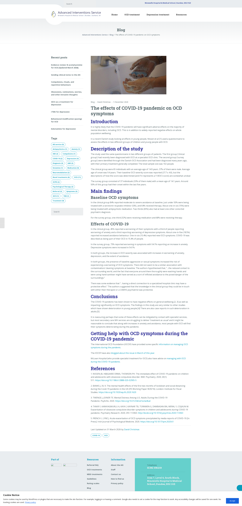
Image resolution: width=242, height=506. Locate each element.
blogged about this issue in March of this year (132, 353)
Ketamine (58, 168)
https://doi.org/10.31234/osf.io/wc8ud (132, 401)
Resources (181, 14)
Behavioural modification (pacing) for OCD (66, 120)
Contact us (116, 474)
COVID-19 (96, 435)
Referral (57, 191)
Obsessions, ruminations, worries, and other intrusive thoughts (66, 93)
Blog (93, 102)
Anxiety (76, 149)
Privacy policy (30, 502)
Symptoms (71, 191)
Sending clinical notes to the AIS (65, 75)
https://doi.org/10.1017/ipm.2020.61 (157, 421)
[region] (121, 498)
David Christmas (131, 429)
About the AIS (117, 465)
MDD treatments (94, 474)
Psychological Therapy (63, 187)
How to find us (117, 479)
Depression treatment (158, 14)
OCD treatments (94, 469)
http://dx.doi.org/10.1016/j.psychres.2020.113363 (160, 413)
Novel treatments (61, 177)
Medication (73, 168)
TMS (66, 196)
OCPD (56, 182)
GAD (70, 163)
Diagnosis (58, 163)
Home (114, 14)
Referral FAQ (92, 465)
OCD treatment (132, 14)
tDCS (56, 196)
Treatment (58, 201)
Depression (73, 159)
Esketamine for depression (63, 129)
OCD (106, 435)
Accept (232, 501)
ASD (55, 154)
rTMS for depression (60, 112)
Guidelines (91, 479)
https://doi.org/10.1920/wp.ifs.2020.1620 (117, 392)
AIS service (58, 144)
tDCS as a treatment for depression (62, 103)
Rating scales (93, 483)
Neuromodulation (61, 173)
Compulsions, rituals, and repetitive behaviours (62, 83)
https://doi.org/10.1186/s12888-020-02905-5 (116, 380)
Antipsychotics (60, 149)
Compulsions (69, 154)
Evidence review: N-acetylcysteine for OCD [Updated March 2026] (66, 66)
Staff (113, 469)
